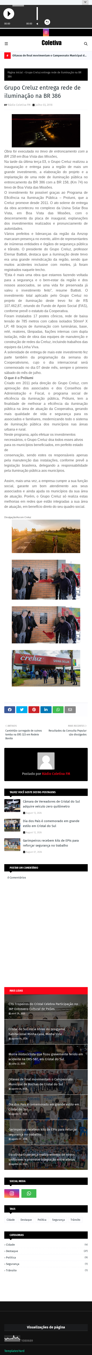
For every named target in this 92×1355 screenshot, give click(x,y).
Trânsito (75, 1219)
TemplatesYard (14, 1351)
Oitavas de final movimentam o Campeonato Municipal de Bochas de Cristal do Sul (49, 56)
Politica (42, 1219)
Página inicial (15, 72)
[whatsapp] (28, 1193)
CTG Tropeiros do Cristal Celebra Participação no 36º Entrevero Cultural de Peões (43, 1006)
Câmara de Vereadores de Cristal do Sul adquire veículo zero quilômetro (51, 804)
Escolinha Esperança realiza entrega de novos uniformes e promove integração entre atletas (42, 1157)
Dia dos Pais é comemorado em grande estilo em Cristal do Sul (51, 823)
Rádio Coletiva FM (19, 104)
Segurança (58, 1219)
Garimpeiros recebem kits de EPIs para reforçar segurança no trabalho (51, 843)
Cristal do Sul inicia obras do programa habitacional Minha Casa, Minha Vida (37, 1031)
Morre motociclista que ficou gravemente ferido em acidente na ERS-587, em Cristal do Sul (46, 1056)
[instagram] (46, 32)
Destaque (26, 1219)
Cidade (11, 1219)
